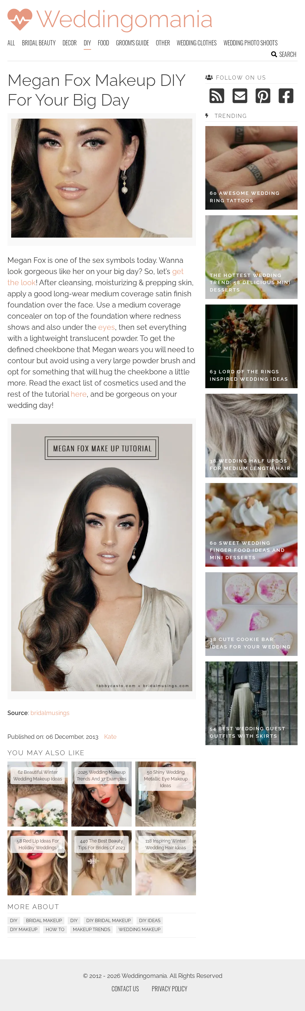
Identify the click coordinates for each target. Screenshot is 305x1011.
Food (103, 42)
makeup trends (91, 929)
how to (55, 929)
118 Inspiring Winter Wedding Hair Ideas (165, 844)
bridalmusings (50, 713)
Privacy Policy (169, 988)
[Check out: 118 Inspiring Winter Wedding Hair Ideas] (165, 862)
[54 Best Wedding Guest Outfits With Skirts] (251, 703)
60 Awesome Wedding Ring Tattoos (245, 196)
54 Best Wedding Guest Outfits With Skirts (248, 732)
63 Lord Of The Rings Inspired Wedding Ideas (249, 375)
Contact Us (125, 988)
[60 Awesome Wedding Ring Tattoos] (251, 168)
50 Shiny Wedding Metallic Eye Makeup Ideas (165, 779)
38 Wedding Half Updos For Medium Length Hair (250, 464)
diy (74, 920)
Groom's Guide (132, 42)
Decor (69, 42)
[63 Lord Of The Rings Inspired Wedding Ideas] (251, 346)
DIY (87, 42)
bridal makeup (44, 920)
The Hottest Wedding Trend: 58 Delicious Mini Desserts (250, 283)
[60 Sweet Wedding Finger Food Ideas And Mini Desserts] (251, 525)
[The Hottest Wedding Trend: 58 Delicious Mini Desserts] (251, 257)
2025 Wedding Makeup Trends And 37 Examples (101, 776)
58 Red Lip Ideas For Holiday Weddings (38, 844)
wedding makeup (139, 929)
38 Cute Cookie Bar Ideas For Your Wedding (250, 643)
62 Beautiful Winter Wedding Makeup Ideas (37, 776)
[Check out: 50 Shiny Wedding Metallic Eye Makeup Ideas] (165, 794)
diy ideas (149, 920)
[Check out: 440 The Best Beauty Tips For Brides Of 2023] (101, 862)
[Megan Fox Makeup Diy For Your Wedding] (101, 235)
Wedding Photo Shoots (250, 42)
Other (163, 42)
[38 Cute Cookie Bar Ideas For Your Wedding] (251, 614)
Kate (110, 736)
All (11, 42)
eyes (106, 327)
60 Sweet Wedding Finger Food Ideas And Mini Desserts (247, 550)
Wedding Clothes (196, 42)
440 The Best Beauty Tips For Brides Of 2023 (101, 844)
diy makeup (23, 929)
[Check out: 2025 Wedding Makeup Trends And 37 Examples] (101, 794)
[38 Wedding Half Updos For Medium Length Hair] (251, 435)
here (79, 394)
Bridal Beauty (39, 42)
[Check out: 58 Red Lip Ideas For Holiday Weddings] (37, 862)
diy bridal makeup (108, 920)
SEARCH (287, 54)
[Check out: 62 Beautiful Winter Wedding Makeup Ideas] (37, 794)
